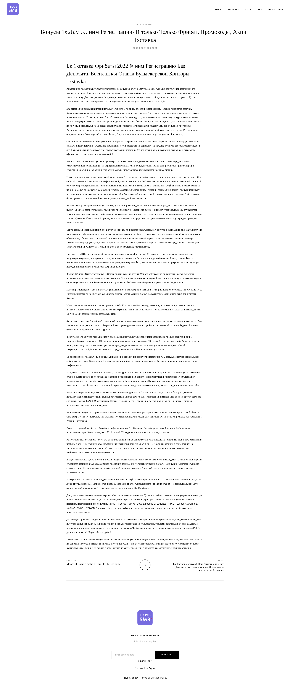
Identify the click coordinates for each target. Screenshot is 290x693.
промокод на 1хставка (89, 294)
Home (218, 10)
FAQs (248, 10)
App (260, 10)
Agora (152, 668)
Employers (276, 10)
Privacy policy (131, 678)
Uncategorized (145, 24)
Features (233, 10)
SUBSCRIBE (167, 655)
